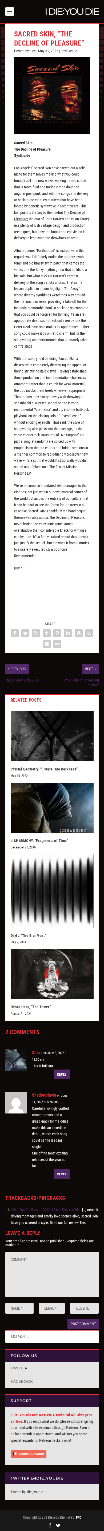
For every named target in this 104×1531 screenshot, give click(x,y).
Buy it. (18, 568)
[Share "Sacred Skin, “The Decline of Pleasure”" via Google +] (36, 633)
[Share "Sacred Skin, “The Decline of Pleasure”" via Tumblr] (46, 633)
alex (33, 51)
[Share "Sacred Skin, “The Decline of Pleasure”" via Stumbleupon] (89, 633)
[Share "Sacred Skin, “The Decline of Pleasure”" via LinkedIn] (68, 633)
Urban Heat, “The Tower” (31, 1007)
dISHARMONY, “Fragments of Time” (40, 841)
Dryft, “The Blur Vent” (28, 935)
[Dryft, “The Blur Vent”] (52, 891)
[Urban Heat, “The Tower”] (52, 974)
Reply (61, 1074)
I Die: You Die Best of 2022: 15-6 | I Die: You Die (45, 1210)
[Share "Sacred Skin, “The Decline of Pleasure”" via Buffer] (78, 633)
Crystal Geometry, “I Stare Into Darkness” (44, 769)
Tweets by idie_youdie (27, 1492)
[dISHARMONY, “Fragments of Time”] (52, 808)
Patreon (72, 1427)
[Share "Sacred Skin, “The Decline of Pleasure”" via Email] (46, 644)
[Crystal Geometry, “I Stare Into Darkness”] (52, 736)
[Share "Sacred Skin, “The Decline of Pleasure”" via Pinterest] (57, 633)
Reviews (67, 51)
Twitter (19, 1368)
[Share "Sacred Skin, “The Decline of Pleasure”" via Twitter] (25, 633)
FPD (78, 1517)
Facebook (22, 1381)
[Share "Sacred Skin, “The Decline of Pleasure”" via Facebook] (14, 633)
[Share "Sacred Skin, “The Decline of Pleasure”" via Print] (57, 644)
